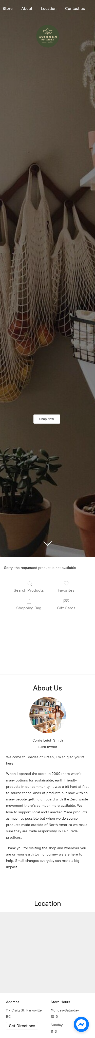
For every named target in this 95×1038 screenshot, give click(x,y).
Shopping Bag (28, 608)
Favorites (66, 590)
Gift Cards (66, 608)
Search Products (29, 590)
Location (48, 8)
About (26, 8)
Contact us (75, 8)
